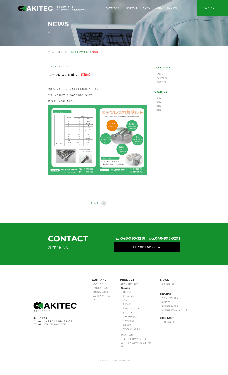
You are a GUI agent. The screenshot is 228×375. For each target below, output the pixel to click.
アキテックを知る (170, 298)
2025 (158, 102)
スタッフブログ (162, 78)
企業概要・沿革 (100, 288)
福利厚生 (166, 302)
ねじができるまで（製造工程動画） (136, 344)
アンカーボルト (130, 296)
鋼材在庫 (127, 292)
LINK (159, 8)
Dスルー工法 (127, 335)
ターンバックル (130, 317)
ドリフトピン (129, 312)
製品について (161, 82)
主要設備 (127, 325)
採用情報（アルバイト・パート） (175, 311)
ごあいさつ (98, 284)
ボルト (126, 300)
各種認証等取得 (100, 292)
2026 (158, 98)
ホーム (51, 52)
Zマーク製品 (128, 321)
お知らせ (159, 74)
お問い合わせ (168, 322)
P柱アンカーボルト (132, 329)
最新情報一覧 (168, 284)
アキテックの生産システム (134, 339)
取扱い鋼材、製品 (129, 284)
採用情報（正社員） (171, 306)
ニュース (62, 52)
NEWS (146, 8)
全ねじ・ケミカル (131, 308)
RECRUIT (173, 8)
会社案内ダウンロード (102, 298)
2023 (158, 110)
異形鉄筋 (127, 304)
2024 (158, 106)
